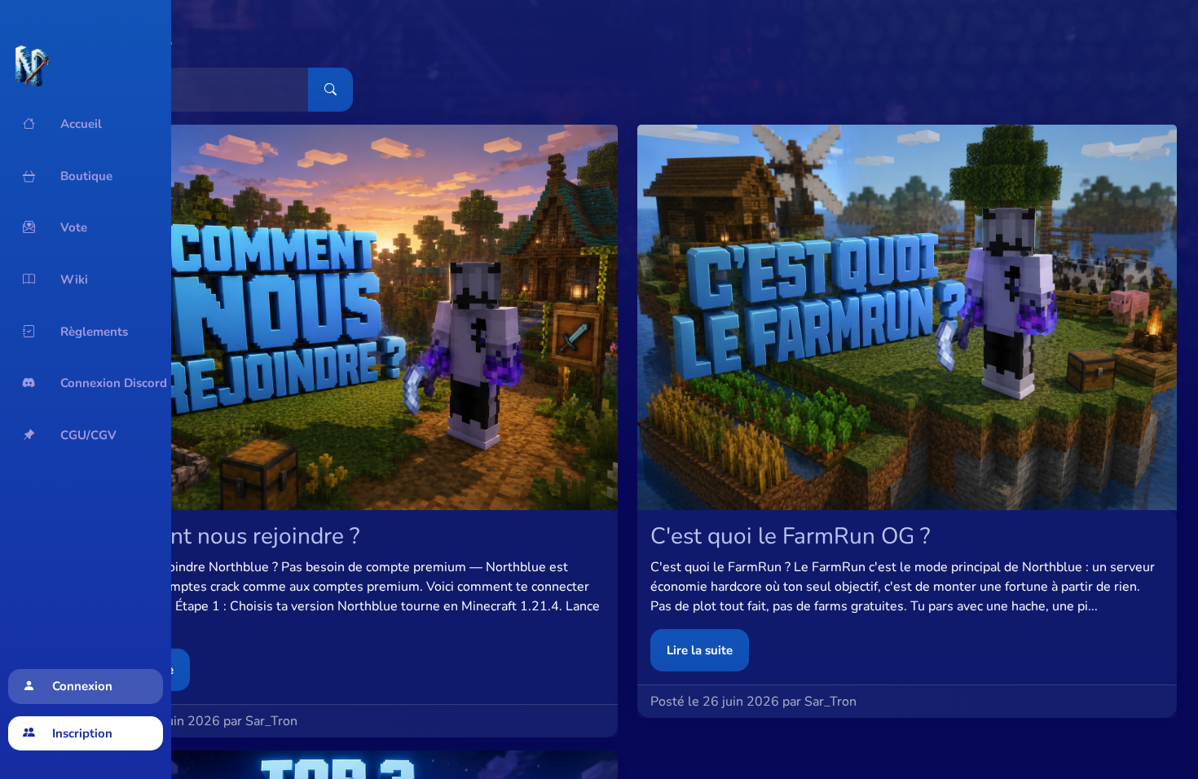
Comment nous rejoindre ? (225, 536)
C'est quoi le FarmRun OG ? (790, 536)
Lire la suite (700, 650)
